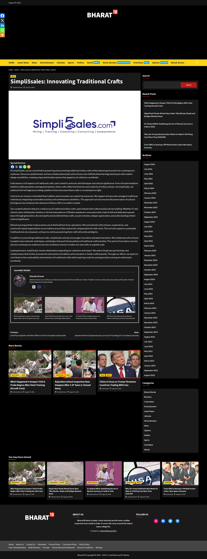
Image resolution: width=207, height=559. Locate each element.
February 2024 (150, 308)
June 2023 (148, 346)
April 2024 (148, 298)
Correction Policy (70, 544)
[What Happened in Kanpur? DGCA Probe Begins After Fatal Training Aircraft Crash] (30, 364)
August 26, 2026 (68, 497)
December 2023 (150, 318)
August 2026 (149, 164)
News (34, 62)
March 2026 (149, 188)
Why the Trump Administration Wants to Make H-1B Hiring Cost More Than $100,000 (121, 317)
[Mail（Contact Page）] (34, 287)
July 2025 (148, 227)
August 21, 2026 (74, 392)
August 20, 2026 (116, 389)
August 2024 (149, 279)
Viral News (141, 62)
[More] (29, 167)
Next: (107, 334)
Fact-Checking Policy (17, 547)
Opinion (159, 62)
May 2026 (148, 179)
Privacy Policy (54, 544)
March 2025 (149, 246)
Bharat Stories (177, 62)
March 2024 (149, 303)
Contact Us (30, 544)
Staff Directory (34, 547)
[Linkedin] (20, 167)
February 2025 (150, 250)
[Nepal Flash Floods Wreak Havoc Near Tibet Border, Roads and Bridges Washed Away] (65, 473)
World (93, 62)
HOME (11, 62)
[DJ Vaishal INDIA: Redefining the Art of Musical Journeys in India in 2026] (103, 473)
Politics (80, 62)
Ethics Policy (84, 544)
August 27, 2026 (29, 392)
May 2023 (148, 351)
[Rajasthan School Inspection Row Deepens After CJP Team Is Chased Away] (74, 364)
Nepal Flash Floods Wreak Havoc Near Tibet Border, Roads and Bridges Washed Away (58, 317)
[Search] (197, 63)
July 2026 (148, 169)
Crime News (149, 402)
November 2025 (151, 207)
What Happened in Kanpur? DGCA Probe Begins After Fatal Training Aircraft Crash (27, 317)
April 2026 (148, 183)
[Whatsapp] (24, 167)
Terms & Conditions (85, 547)
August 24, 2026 (180, 494)
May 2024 (148, 294)
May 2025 (148, 236)
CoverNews (113, 555)
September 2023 (151, 332)
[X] (16, 167)
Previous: (38, 334)
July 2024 (148, 284)
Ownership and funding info (63, 547)
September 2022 (151, 370)
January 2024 (149, 313)
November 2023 (151, 322)
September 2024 (151, 274)
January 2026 (149, 198)
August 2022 (149, 375)
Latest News (23, 62)
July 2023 (148, 342)
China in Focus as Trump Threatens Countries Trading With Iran (118, 383)
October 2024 (150, 270)
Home (11, 544)
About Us (20, 544)
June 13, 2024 (30, 87)
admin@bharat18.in (108, 531)
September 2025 (151, 217)
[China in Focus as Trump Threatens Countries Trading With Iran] (119, 364)
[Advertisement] (103, 41)
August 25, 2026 (144, 497)
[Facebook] (12, 167)
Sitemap (99, 547)
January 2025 (149, 255)
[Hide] (1, 40)
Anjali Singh (105, 389)
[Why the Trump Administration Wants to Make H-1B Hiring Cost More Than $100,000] (142, 473)
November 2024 (151, 265)
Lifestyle (61, 62)
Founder (46, 547)
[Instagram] (45, 287)
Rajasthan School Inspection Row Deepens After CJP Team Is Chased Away (73, 385)
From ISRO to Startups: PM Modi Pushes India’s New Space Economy (168, 146)
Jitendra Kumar (18, 87)
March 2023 (149, 361)
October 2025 (150, 212)
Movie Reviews (116, 62)
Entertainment (47, 62)
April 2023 (148, 356)
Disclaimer (42, 544)
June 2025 (148, 231)
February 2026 (150, 193)
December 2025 (150, 203)
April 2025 (148, 241)
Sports (71, 62)
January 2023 (149, 366)
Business (148, 397)
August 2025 (149, 222)
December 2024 (150, 260)
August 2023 (149, 337)
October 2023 (150, 327)
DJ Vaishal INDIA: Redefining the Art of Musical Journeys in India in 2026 (88, 317)
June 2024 (148, 289)
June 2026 (148, 174)
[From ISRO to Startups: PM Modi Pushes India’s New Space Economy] (180, 473)
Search (146, 76)
